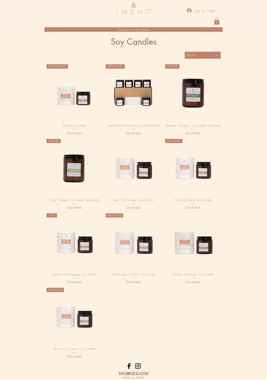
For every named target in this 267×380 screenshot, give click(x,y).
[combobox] (203, 55)
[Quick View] (133, 166)
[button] (217, 21)
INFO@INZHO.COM (133, 373)
